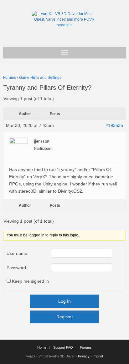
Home (41, 347)
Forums (9, 77)
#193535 (114, 125)
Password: (17, 267)
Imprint (98, 356)
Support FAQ (63, 347)
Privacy (84, 356)
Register (64, 316)
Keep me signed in (30, 281)
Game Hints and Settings (40, 77)
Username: (17, 253)
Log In (64, 301)
